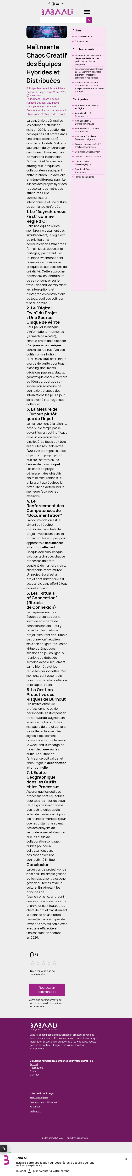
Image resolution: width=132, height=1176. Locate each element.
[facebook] (49, 4)
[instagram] (53, 4)
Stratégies (46, 114)
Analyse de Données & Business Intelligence (85, 138)
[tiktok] (62, 4)
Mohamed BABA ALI (84, 36)
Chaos (36, 99)
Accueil (34, 1064)
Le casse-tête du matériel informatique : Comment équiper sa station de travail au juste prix (89, 87)
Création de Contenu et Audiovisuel (85, 171)
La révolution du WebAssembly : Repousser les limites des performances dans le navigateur (89, 60)
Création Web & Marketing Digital (83, 163)
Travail (61, 114)
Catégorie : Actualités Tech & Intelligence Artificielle (88, 145)
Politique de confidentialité (44, 1102)
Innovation (48, 110)
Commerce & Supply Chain (87, 151)
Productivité (49, 106)
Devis (33, 1071)
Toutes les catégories (84, 176)
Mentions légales (39, 1097)
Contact (34, 1074)
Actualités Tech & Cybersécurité (83, 115)
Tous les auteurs (82, 41)
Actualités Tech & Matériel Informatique (87, 130)
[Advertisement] (88, 237)
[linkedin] (57, 4)
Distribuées (53, 102)
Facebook (35, 1106)
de (54, 114)
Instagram (35, 1111)
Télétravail (33, 114)
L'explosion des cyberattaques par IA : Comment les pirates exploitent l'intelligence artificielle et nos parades (89, 73)
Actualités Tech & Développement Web (84, 122)
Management (33, 106)
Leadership (61, 110)
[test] (57, 12)
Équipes (54, 99)
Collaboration (33, 110)
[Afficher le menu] (87, 12)
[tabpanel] (65, 1066)
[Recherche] (89, 20)
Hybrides (31, 102)
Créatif (45, 99)
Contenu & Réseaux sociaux (88, 156)
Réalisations (36, 1067)
